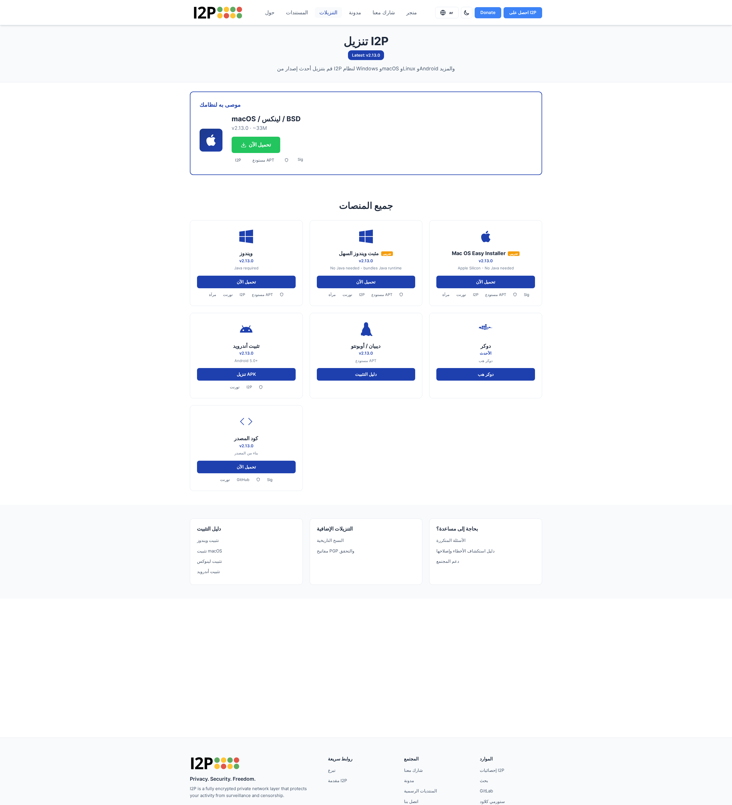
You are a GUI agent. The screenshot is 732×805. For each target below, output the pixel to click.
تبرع (331, 770)
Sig (300, 159)
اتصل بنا (411, 801)
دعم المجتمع (447, 561)
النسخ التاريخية (330, 540)
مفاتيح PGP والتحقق (335, 551)
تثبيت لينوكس (209, 561)
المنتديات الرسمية (420, 791)
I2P (238, 160)
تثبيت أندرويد (208, 571)
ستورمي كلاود (492, 801)
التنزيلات (328, 12)
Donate (488, 12)
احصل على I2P (522, 12)
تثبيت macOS (209, 551)
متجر (411, 12)
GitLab (486, 791)
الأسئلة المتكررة (451, 540)
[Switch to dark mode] (466, 12)
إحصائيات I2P (492, 770)
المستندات (297, 12)
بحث (484, 780)
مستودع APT (263, 160)
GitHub (243, 479)
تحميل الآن (260, 145)
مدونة (355, 12)
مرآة (212, 294)
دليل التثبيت (366, 374)
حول (269, 12)
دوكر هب (486, 374)
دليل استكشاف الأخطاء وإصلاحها (465, 551)
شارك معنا (384, 12)
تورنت (228, 294)
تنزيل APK (246, 374)
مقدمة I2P (337, 780)
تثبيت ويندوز (208, 540)
